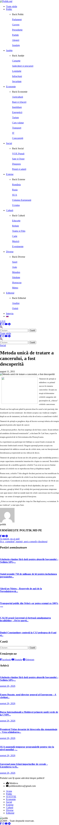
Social (9, 143)
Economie (11, 86)
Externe (9, 174)
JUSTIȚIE (11, 796)
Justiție (9, 50)
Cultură (9, 210)
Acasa (9, 791)
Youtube (18, 659)
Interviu (9, 313)
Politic (9, 9)
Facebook (6, 659)
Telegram (29, 659)
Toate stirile (5, 333)
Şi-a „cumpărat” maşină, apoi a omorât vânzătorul (23, 541)
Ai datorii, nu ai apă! (10, 539)
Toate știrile (11, 6)
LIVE (3, 321)
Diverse (9, 251)
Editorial (10, 293)
